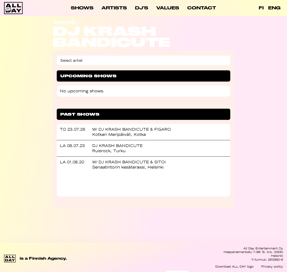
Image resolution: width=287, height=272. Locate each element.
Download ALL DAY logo (234, 266)
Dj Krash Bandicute (123, 129)
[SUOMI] (261, 8)
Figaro (162, 129)
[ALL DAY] (18, 8)
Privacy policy (272, 266)
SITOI (160, 162)
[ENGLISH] (274, 8)
